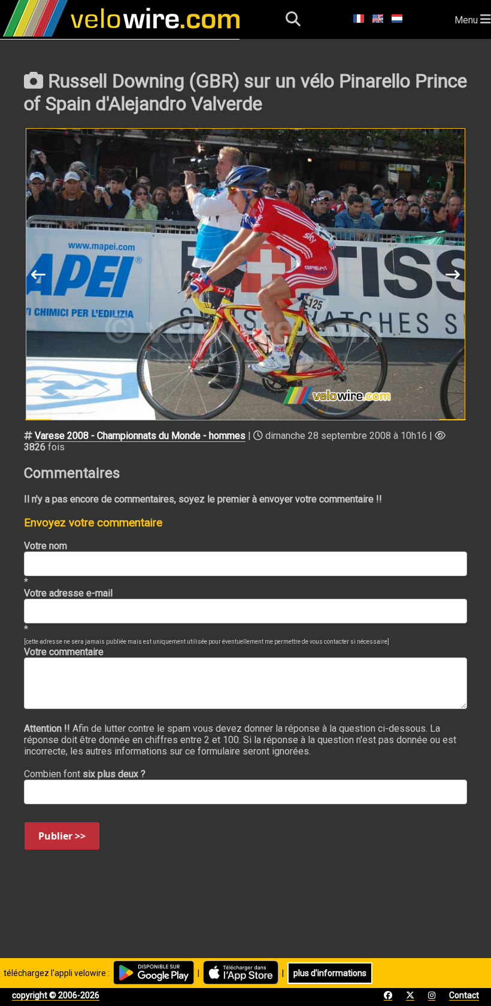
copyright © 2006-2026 (55, 995)
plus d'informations (329, 973)
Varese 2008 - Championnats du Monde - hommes (140, 435)
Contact (464, 995)
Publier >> (62, 836)
